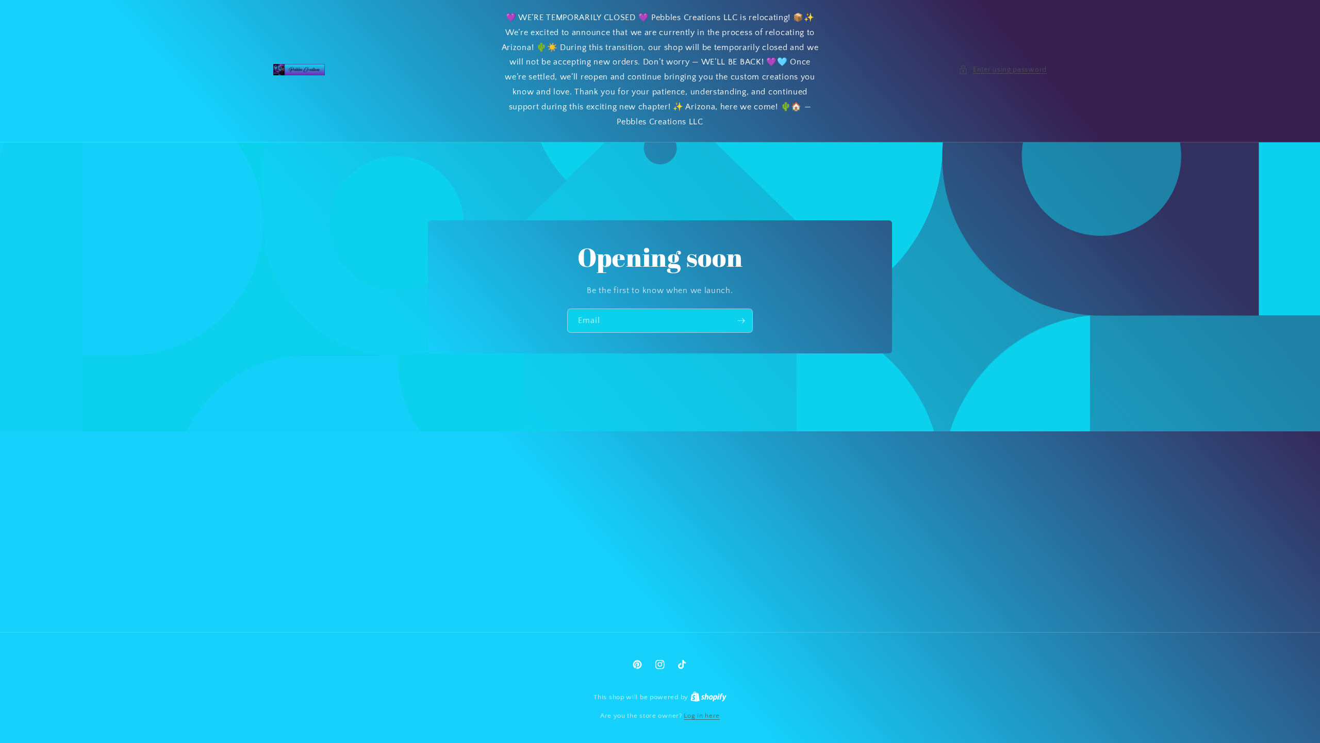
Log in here (702, 715)
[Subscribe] (741, 321)
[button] (1003, 69)
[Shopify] (708, 697)
